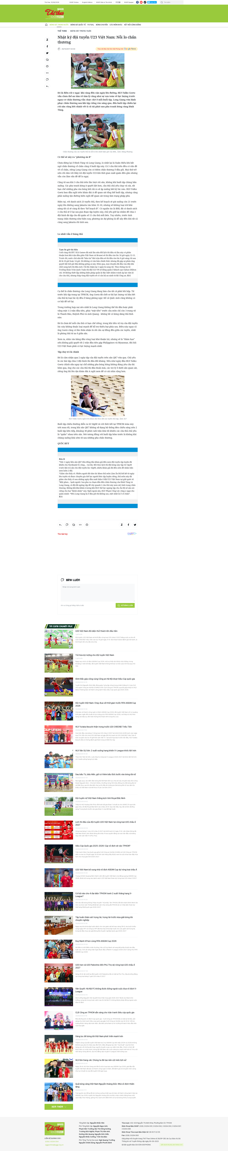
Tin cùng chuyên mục (61, 626)
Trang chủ (46, 24)
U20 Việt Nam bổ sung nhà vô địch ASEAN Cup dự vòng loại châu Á (106, 869)
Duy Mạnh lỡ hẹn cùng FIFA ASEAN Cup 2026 (95, 941)
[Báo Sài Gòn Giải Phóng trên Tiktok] (145, 2)
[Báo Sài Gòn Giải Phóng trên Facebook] (137, 2)
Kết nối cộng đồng (132, 25)
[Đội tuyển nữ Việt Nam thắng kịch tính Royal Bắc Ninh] (59, 806)
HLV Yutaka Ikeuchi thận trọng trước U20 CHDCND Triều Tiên (103, 726)
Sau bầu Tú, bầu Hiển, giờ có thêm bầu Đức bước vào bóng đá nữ (105, 774)
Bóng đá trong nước (59, 25)
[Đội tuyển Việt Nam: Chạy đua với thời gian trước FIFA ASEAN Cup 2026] (59, 711)
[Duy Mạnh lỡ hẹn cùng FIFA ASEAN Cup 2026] (59, 949)
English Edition (87, 2)
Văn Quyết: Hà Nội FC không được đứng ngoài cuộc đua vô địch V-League (106, 990)
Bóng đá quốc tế (78, 25)
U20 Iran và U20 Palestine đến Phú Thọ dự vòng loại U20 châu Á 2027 (105, 966)
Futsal (91, 25)
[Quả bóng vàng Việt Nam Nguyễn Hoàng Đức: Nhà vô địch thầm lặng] (59, 1092)
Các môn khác (116, 25)
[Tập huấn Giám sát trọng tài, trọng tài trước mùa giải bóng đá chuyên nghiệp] (59, 925)
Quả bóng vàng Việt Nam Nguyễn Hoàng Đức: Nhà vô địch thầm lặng (104, 1085)
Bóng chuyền (102, 25)
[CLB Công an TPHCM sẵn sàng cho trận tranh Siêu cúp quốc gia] (59, 1020)
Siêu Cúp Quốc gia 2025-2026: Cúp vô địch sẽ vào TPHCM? (102, 846)
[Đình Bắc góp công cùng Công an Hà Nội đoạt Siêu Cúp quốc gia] (59, 686)
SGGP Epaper (129, 2)
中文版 (118, 2)
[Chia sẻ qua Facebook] (47, 46)
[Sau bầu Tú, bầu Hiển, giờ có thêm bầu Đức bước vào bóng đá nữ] (59, 782)
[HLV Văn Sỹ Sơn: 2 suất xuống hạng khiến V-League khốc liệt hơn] (59, 758)
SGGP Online (73, 2)
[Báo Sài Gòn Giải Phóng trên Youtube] (141, 2)
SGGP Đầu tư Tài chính (104, 2)
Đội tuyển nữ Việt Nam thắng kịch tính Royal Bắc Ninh (100, 798)
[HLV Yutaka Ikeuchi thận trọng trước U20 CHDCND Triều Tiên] (59, 734)
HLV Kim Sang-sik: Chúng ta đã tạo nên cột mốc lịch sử (100, 1060)
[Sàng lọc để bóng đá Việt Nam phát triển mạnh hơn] (59, 1044)
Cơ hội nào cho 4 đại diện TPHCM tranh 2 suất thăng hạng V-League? (103, 894)
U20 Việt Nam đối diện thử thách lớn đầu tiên (96, 631)
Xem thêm (57, 1106)
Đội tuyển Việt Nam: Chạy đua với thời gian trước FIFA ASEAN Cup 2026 (105, 704)
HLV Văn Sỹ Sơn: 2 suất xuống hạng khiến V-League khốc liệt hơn (105, 750)
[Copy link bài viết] (47, 73)
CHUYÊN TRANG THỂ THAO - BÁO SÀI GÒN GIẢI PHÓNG (55, 13)
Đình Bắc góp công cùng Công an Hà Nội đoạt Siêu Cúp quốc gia (105, 679)
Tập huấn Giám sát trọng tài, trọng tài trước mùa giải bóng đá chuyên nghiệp (104, 918)
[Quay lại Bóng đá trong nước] (47, 86)
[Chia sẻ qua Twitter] (47, 53)
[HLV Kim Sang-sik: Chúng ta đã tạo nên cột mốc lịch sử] (59, 1068)
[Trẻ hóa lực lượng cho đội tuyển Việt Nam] (59, 663)
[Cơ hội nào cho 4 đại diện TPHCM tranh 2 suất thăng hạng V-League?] (59, 901)
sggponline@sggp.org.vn (54, 1145)
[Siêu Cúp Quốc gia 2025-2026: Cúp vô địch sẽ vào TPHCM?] (59, 853)
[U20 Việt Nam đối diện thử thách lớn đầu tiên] (59, 639)
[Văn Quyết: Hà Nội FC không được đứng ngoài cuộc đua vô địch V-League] (59, 996)
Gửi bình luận (127, 605)
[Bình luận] (47, 79)
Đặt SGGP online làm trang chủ (172, 1145)
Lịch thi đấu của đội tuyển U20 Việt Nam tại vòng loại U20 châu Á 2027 (105, 823)
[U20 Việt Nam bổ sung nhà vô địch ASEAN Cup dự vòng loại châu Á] (59, 877)
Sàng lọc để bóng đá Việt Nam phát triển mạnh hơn (99, 1036)
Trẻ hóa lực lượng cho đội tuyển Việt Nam (94, 655)
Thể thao (62, 31)
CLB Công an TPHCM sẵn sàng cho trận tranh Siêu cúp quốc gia (104, 1012)
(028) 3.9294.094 (52, 1141)
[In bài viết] (47, 66)
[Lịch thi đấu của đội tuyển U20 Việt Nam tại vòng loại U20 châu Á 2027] (59, 830)
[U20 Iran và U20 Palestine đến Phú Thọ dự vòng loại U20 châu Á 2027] (59, 972)
